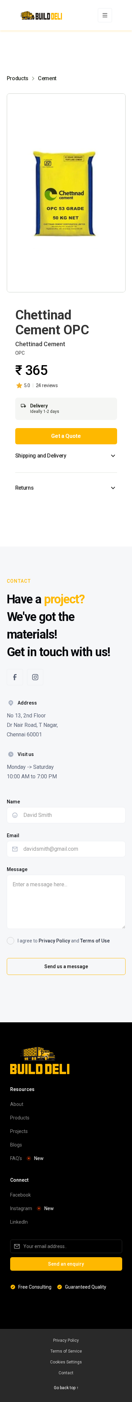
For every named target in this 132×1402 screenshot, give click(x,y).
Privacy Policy (54, 940)
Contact (66, 1373)
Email (13, 835)
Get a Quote (66, 436)
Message (17, 869)
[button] (105, 15)
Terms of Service (66, 1351)
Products (17, 78)
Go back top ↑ (66, 1387)
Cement (47, 78)
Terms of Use (95, 940)
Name (13, 801)
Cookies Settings (66, 1362)
